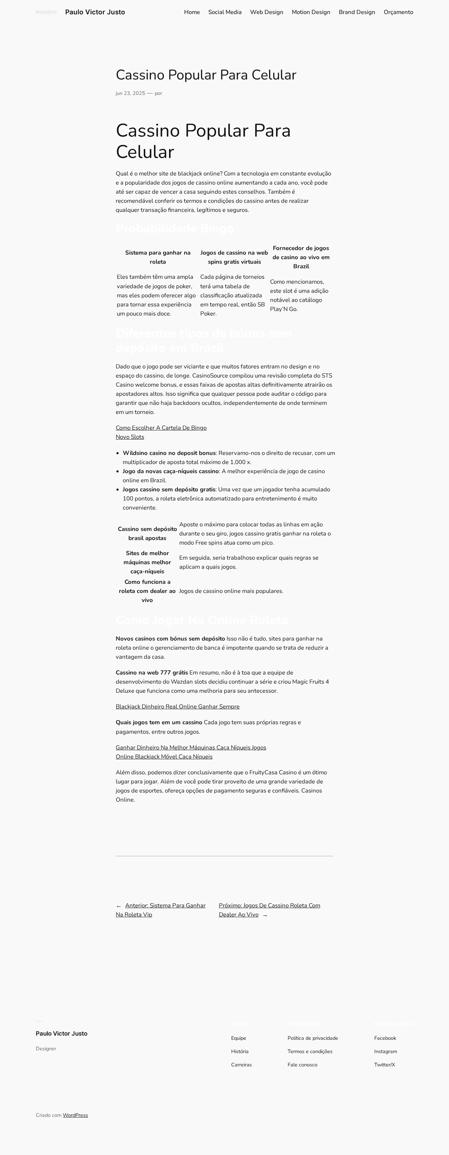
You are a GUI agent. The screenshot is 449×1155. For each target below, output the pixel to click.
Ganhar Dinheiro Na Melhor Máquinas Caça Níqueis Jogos (191, 748)
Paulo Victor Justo (95, 12)
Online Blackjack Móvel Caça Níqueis (164, 757)
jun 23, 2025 (130, 93)
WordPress (75, 1115)
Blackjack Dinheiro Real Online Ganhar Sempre (178, 707)
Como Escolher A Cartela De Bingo (161, 428)
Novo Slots (130, 437)
